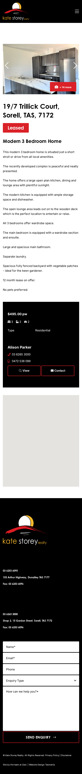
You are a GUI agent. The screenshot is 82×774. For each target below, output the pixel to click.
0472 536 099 (21, 361)
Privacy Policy (52, 755)
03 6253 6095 (10, 570)
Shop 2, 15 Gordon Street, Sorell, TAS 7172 (27, 620)
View (26, 370)
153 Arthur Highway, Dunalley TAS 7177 (26, 577)
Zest (24, 764)
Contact (59, 370)
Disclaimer (66, 755)
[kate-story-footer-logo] (16, 4)
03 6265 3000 (21, 354)
